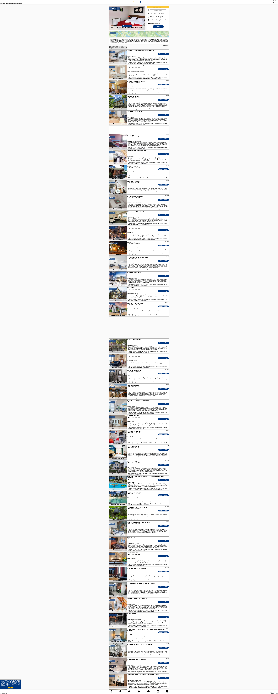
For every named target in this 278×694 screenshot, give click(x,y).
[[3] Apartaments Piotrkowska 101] (118, 87)
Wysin (110, 356)
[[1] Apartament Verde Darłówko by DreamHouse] (118, 57)
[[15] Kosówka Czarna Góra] (118, 279)
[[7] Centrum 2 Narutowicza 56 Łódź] (118, 157)
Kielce (110, 228)
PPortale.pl (5, 693)
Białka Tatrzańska (112, 289)
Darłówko (111, 52)
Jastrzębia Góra (112, 630)
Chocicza (111, 417)
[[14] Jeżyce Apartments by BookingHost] (118, 263)
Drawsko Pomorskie (113, 243)
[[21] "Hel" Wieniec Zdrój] (118, 391)
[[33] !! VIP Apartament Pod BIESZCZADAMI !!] (118, 574)
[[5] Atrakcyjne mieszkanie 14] (118, 118)
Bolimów (111, 136)
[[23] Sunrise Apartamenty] (118, 422)
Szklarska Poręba (112, 615)
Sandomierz (111, 584)
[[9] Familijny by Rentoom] (118, 187)
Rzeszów (111, 676)
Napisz (277, 693)
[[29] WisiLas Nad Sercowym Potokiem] (118, 513)
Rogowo (111, 167)
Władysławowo (112, 493)
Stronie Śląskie (112, 273)
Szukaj (158, 26)
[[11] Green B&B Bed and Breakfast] (118, 218)
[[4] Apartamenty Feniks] (118, 102)
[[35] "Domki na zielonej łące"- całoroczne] (118, 604)
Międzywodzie (112, 340)
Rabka (110, 478)
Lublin (110, 660)
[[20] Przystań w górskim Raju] (118, 376)
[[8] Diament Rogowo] (118, 172)
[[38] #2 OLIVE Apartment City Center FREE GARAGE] (118, 650)
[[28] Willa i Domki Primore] (118, 498)
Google (18, 680)
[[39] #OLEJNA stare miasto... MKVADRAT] (118, 665)
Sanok (110, 569)
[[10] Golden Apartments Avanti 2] (118, 202)
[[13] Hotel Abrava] (118, 248)
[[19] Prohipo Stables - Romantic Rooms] (118, 361)
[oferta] (113, 78)
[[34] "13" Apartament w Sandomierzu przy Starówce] (118, 589)
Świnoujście (111, 97)
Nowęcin (111, 599)
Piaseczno (111, 447)
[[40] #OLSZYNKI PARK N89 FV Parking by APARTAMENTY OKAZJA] (118, 681)
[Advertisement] (139, 327)
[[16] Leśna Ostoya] (118, 294)
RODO (7, 685)
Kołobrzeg (111, 401)
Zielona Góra (112, 212)
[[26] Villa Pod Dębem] (118, 467)
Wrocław (111, 538)
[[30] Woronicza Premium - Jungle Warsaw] (118, 528)
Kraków (110, 645)
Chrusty (110, 554)
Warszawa (111, 523)
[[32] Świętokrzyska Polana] (118, 559)
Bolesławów (111, 371)
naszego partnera (152, 63)
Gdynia (110, 67)
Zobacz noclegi (163, 54)
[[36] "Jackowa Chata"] (118, 620)
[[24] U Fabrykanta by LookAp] (118, 437)
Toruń (110, 182)
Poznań (110, 258)
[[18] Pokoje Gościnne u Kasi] (118, 346)
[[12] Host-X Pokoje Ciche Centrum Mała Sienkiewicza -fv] (118, 233)
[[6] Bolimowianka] (118, 141)
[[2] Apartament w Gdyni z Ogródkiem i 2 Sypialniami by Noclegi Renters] (118, 72)
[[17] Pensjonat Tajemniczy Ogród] (118, 309)
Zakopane (111, 197)
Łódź (110, 82)
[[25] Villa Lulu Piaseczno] (118, 452)
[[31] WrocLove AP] (118, 544)
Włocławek (111, 386)
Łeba (110, 462)
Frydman (111, 304)
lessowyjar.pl (139, 2)
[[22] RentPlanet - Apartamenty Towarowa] (118, 407)
